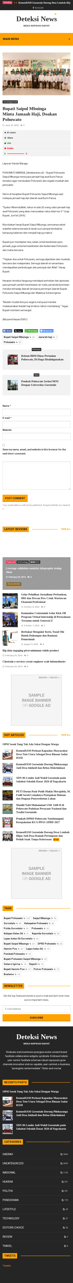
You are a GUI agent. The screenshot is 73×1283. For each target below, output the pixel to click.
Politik (8, 1190)
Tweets (7, 1265)
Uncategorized (10, 102)
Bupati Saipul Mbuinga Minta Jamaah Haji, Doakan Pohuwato (30, 114)
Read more (14, 584)
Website (7, 430)
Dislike (10, 148)
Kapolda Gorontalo (45, 933)
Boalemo (12, 974)
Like (9, 143)
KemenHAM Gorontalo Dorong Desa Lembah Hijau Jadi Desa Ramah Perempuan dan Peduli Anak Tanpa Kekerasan (42, 836)
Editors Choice (13, 1227)
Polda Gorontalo (16, 928)
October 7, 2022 (31, 625)
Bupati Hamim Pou (17, 969)
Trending (7, 2)
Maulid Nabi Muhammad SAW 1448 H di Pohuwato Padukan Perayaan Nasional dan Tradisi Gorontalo (41, 809)
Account (39, 8)
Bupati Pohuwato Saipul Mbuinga (25, 959)
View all (65, 529)
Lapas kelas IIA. (37, 948)
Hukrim (8, 1181)
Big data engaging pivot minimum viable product (31, 650)
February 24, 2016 (13, 655)
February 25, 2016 (17, 577)
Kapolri (36, 964)
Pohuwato (12, 342)
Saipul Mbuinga (44, 918)
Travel (7, 1246)
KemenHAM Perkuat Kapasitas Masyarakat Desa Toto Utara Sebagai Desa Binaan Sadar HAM (42, 754)
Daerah (8, 1154)
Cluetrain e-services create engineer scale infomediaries (34, 661)
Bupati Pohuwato (17, 918)
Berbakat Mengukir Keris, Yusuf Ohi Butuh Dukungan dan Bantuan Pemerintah (42, 635)
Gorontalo (12, 923)
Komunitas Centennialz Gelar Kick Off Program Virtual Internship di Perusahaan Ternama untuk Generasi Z (45, 617)
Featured (11, 562)
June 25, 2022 (12, 125)
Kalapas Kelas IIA (16, 933)
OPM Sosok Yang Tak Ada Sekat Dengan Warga (31, 744)
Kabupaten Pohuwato (39, 923)
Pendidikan (11, 1200)
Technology (22, 562)
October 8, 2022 (31, 607)
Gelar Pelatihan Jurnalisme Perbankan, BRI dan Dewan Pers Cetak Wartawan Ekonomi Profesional (44, 598)
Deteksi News (36, 18)
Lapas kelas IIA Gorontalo (21, 938)
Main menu (11, 39)
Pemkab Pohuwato (17, 954)
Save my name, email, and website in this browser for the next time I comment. (34, 451)
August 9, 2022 (31, 644)
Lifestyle (9, 1209)
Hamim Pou (13, 948)
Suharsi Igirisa (15, 964)
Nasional (9, 1172)
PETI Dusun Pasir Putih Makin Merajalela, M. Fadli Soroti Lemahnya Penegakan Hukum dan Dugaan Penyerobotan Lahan (43, 795)
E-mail (7, 418)
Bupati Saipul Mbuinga (19, 337)
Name (7, 406)
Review (7, 1236)
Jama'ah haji (47, 337)
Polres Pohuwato (46, 969)
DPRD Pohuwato (50, 943)
